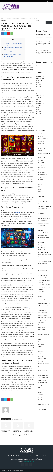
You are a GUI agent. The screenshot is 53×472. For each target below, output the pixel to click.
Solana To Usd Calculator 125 (44, 363)
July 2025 (38, 82)
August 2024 (39, 97)
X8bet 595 (40, 402)
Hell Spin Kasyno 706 (42, 275)
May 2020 (38, 113)
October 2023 (39, 105)
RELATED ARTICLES (6, 419)
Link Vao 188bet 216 (42, 312)
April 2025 (38, 89)
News (39, 324)
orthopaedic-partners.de (43, 334)
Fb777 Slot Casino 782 (43, 252)
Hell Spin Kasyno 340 (42, 273)
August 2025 (39, 80)
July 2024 (38, 99)
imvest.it (40, 294)
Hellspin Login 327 (42, 291)
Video (39, 387)
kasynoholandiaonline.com (44, 303)
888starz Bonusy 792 (42, 174)
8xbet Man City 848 (42, 182)
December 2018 (39, 118)
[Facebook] (2, 33)
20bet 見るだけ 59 (42, 165)
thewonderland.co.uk (42, 382)
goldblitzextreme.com (42, 270)
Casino (39, 228)
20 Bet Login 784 (41, 157)
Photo (39, 339)
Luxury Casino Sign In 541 (43, 320)
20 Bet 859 (40, 146)
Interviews (40, 296)
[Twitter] (5, 33)
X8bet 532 (40, 399)
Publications (40, 351)
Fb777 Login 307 (41, 249)
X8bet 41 (40, 397)
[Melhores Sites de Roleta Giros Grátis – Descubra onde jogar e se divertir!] (29, 425)
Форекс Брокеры (42, 409)
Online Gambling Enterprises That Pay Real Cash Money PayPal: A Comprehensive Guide (17, 433)
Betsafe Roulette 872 (42, 201)
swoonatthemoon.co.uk (43, 373)
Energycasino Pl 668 (42, 235)
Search (37, 20)
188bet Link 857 (41, 143)
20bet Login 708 (41, 160)
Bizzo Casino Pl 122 (42, 208)
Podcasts (40, 346)
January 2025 (39, 93)
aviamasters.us (41, 194)
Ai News (39, 186)
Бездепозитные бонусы (43, 406)
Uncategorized (8, 18)
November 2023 (40, 103)
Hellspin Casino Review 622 (44, 284)
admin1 (3, 30)
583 (38, 169)
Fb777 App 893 (41, 245)
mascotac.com (41, 322)
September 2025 (40, 78)
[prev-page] (2, 438)
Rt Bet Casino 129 (42, 358)
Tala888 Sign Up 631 (42, 380)
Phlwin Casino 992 (42, 337)
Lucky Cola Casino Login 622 (44, 317)
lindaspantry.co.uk (42, 310)
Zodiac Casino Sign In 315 (43, 404)
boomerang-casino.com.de (44, 218)
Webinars (40, 392)
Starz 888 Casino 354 (42, 370)
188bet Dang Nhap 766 (43, 138)
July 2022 (38, 109)
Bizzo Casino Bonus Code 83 (44, 206)
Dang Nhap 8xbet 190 (43, 232)
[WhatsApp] (11, 33)
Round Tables (41, 354)
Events (39, 240)
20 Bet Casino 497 (42, 150)
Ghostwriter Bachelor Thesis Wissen (44, 39)
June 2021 (38, 111)
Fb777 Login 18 (41, 247)
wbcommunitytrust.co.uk (43, 389)
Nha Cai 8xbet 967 (42, 329)
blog (39, 211)
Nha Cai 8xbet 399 (42, 327)
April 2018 (38, 120)
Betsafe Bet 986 (41, 199)
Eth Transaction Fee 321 (43, 237)
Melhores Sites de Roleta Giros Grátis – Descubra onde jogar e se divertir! (43, 52)
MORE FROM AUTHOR (17, 419)
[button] (50, 15)
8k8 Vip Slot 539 (41, 177)
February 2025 (39, 91)
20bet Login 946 (41, 162)
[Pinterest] (8, 33)
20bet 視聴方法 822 (42, 167)
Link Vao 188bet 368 (42, 315)
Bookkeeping (41, 213)
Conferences (40, 230)
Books (39, 215)
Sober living (40, 361)
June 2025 (38, 84)
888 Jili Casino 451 (42, 172)
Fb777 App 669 (41, 242)
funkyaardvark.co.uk (42, 259)
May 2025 (38, 86)
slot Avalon (17, 212)
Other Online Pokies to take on (11, 52)
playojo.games (41, 344)
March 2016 (39, 122)
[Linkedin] (26, 464)
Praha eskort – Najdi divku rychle (43, 48)
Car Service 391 (41, 225)
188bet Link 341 (41, 141)
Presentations (41, 349)
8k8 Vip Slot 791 (41, 179)
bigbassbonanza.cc (42, 203)
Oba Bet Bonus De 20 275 (44, 332)
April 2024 (38, 101)
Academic (40, 184)
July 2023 (38, 107)
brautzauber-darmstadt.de (43, 223)
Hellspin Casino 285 (42, 277)
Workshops (40, 394)
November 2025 (40, 76)
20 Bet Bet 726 (41, 148)
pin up (39, 341)
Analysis (39, 189)
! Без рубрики (41, 134)
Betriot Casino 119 (42, 196)
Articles (39, 191)
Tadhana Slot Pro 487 (43, 377)
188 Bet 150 (40, 136)
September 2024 (40, 95)
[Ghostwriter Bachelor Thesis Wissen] (6, 425)
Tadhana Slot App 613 (43, 375)
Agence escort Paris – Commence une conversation (43, 35)
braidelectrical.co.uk (42, 220)
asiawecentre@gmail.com (29, 461)
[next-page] (4, 438)
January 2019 (39, 116)
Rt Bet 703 (40, 356)
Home (2, 18)
